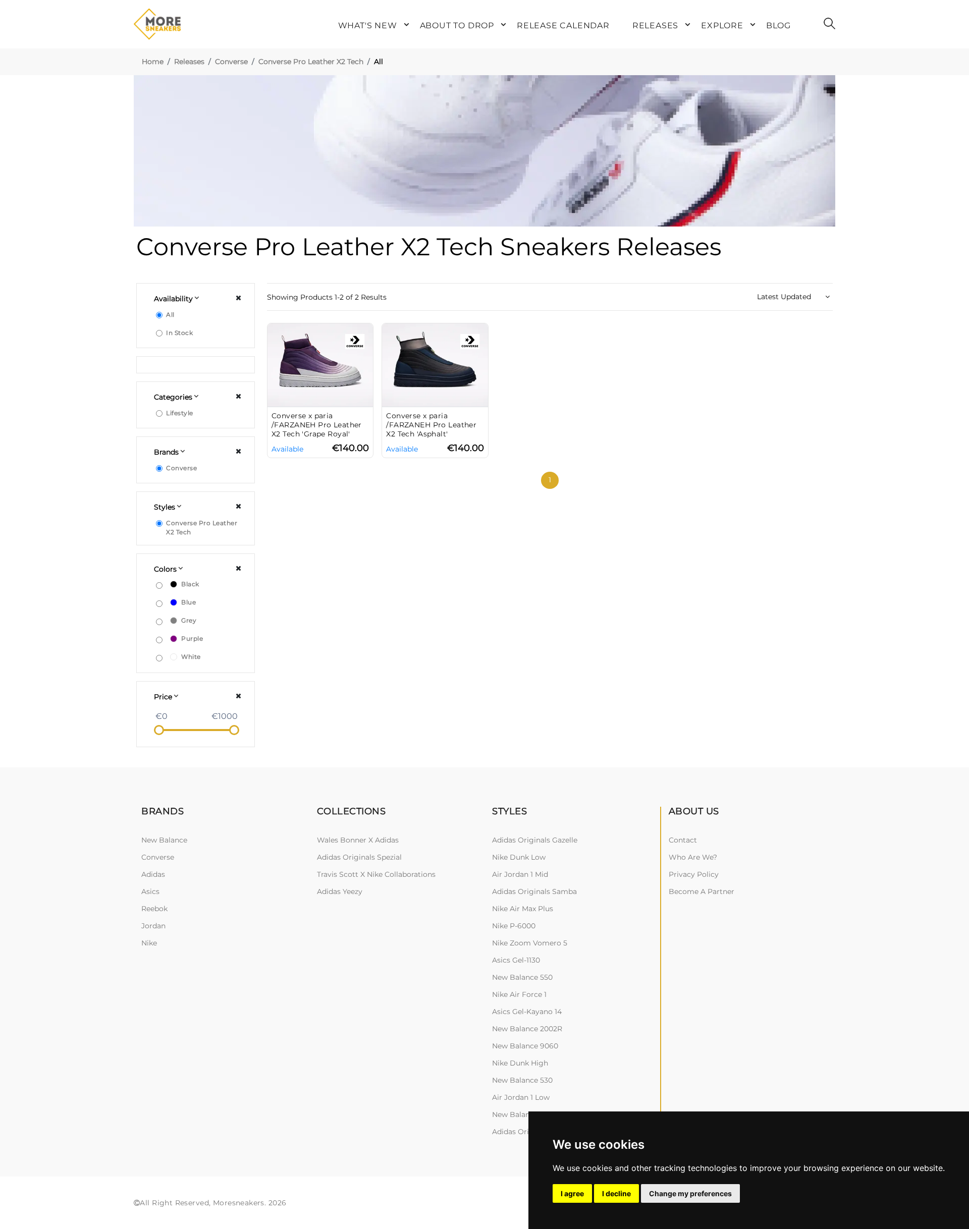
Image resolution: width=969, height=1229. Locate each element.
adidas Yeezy (339, 891)
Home (153, 61)
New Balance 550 (522, 977)
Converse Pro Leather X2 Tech (310, 61)
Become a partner (701, 891)
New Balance (164, 840)
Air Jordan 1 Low (521, 1097)
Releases (189, 61)
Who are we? (693, 857)
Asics (150, 891)
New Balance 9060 (525, 1045)
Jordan (153, 925)
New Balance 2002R (527, 1028)
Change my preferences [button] (690, 1193)
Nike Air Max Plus (522, 908)
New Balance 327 (522, 1114)
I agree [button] (572, 1193)
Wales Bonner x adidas (358, 840)
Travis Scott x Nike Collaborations (376, 874)
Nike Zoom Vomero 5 (529, 942)
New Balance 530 (522, 1080)
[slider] (159, 730)
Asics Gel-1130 (516, 960)
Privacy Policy (694, 874)
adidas (153, 874)
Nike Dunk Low (519, 857)
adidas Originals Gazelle (534, 840)
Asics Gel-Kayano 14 (527, 1011)
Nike (149, 942)
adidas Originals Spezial (359, 857)
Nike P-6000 (513, 925)
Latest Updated (785, 297)
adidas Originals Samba (534, 891)
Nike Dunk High (520, 1063)
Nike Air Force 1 (519, 994)
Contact (683, 840)
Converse (231, 61)
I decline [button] (616, 1193)
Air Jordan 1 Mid (520, 874)
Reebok (154, 908)
